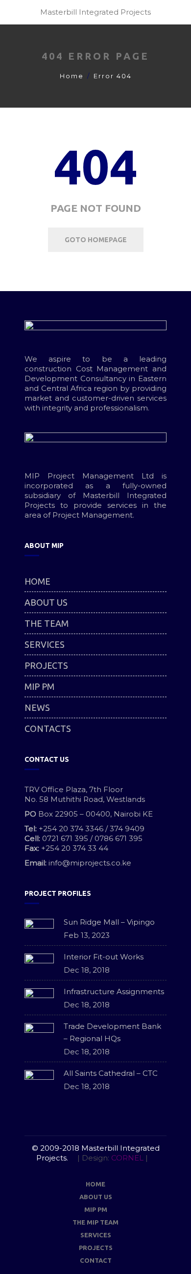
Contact (96, 1260)
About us (46, 602)
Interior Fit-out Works (103, 956)
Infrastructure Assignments (114, 991)
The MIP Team (95, 1222)
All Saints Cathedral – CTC (111, 1073)
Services (44, 644)
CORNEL (127, 1157)
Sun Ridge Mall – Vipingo (109, 922)
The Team (46, 623)
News (37, 707)
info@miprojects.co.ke (89, 862)
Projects (46, 665)
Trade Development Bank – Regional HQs (112, 1032)
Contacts (47, 728)
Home (72, 76)
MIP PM (39, 686)
